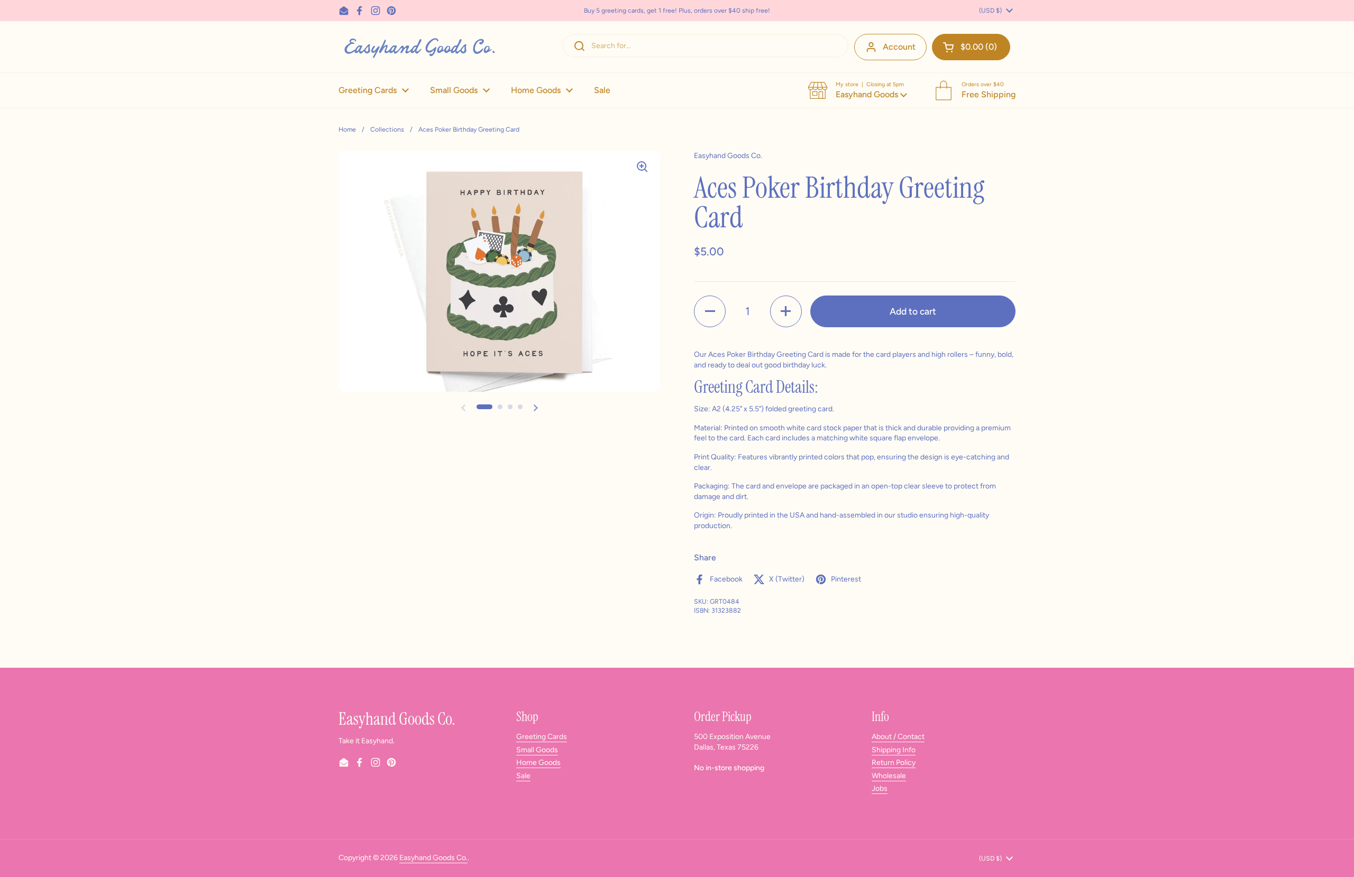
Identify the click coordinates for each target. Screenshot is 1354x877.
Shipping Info (894, 749)
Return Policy (894, 762)
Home (347, 129)
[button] (971, 47)
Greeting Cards (541, 736)
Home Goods (538, 762)
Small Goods (537, 749)
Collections (387, 129)
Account (899, 47)
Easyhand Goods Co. (433, 857)
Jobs (880, 788)
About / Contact (898, 736)
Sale (523, 775)
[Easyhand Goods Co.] (418, 47)
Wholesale (889, 775)
